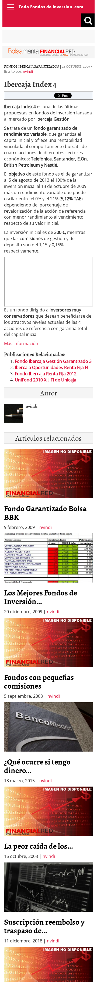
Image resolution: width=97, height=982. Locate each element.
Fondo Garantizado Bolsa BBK (45, 512)
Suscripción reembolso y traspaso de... (44, 926)
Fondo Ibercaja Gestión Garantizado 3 (53, 361)
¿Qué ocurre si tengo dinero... (37, 766)
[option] (48, 574)
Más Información (21, 343)
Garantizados (46, 66)
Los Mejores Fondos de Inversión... (40, 597)
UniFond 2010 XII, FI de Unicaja (45, 380)
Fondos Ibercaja (19, 66)
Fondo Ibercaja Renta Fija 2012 (46, 374)
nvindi (28, 71)
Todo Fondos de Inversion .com (51, 6)
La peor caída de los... (38, 846)
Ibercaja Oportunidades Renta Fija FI (51, 367)
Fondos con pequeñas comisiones (39, 681)
